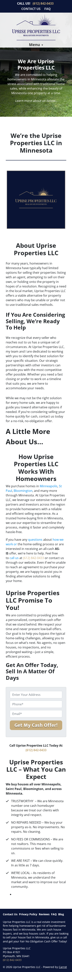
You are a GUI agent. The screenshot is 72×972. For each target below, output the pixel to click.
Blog (61, 914)
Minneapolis (48, 486)
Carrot (63, 967)
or (15, 544)
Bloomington (23, 491)
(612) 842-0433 (34, 558)
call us (14, 558)
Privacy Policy (28, 914)
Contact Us (31, 9)
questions (35, 539)
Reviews (44, 914)
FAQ (47, 9)
